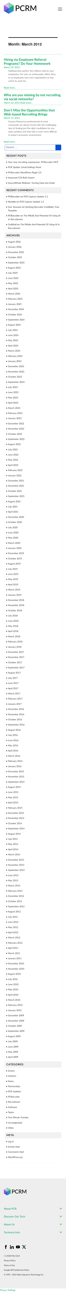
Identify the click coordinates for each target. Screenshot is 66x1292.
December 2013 (16, 860)
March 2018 (14, 636)
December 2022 (16, 424)
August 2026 (14, 242)
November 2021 (16, 486)
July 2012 (13, 917)
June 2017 (13, 683)
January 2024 (14, 361)
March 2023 (14, 408)
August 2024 (14, 325)
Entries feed (14, 1147)
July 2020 (13, 527)
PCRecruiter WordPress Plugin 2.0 (24, 173)
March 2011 (14, 953)
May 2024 (13, 340)
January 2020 (14, 548)
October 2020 (15, 522)
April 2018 (13, 631)
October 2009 (15, 1026)
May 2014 (13, 844)
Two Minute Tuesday (18, 1117)
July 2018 (13, 616)
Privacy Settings (8, 1290)
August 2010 (14, 974)
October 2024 (15, 315)
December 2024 (16, 309)
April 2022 (13, 465)
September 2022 (16, 439)
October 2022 (15, 434)
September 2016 (16, 725)
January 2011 (14, 958)
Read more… (10, 88)
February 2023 (15, 413)
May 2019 (13, 579)
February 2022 (15, 470)
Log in (11, 1141)
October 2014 (15, 823)
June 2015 (13, 792)
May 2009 (13, 1052)
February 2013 (15, 891)
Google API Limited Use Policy (16, 1270)
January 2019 (14, 595)
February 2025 (15, 299)
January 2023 (14, 418)
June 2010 (13, 984)
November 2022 (16, 429)
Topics (11, 1112)
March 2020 (14, 543)
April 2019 (13, 585)
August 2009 (14, 1036)
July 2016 (13, 735)
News (11, 1081)
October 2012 (15, 901)
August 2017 (14, 673)
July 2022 (13, 450)
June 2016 (13, 740)
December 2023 (16, 366)
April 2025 (13, 289)
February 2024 (15, 356)
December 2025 (16, 252)
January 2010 (14, 1010)
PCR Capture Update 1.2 (36, 197)
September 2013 (16, 870)
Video (11, 1128)
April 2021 (13, 512)
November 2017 (16, 657)
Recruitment (14, 1102)
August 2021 (14, 502)
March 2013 (14, 886)
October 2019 (15, 559)
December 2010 (16, 964)
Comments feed (16, 1152)
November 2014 (16, 818)
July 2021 (13, 507)
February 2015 (15, 808)
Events (11, 1071)
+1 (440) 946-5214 (12, 1256)
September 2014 (16, 829)
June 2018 (13, 621)
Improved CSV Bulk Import (21, 178)
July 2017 (13, 678)
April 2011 (13, 948)
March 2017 (14, 694)
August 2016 (14, 730)
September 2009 (16, 1031)
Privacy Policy (10, 1261)
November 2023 (16, 372)
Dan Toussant (14, 207)
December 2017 (16, 652)
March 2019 (14, 590)
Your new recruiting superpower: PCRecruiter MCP (33, 162)
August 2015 (14, 787)
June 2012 (13, 922)
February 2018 (15, 642)
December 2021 (16, 481)
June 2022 (13, 455)
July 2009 (13, 1041)
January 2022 (14, 476)
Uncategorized (15, 1123)
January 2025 (14, 304)
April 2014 (13, 849)
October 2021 (15, 491)
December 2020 (16, 517)
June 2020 (13, 533)
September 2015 (16, 782)
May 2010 (13, 990)
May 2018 (13, 626)
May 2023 (13, 398)
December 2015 (16, 771)
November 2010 (16, 969)
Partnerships (14, 1086)
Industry (12, 1076)
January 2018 (14, 647)
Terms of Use (9, 1265)
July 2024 (13, 330)
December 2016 (16, 709)
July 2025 (13, 273)
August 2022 (14, 444)
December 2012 (16, 896)
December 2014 (16, 813)
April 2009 (13, 1057)
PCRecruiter (14, 1097)
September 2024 (16, 320)
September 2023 (16, 382)
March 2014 (14, 855)
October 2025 (15, 257)
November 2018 (16, 605)
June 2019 (13, 574)
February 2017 (15, 699)
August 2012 (14, 912)
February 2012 (15, 943)
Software (12, 1107)
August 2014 (14, 834)
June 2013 (13, 875)
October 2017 (15, 662)
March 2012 (14, 938)
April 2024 (13, 346)
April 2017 (13, 688)
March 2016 (14, 756)
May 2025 (13, 283)
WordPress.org (15, 1157)
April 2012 (13, 932)
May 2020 (13, 538)
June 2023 (13, 392)
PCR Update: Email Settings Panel (24, 167)
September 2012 (16, 906)
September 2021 (16, 496)
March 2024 (14, 351)
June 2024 (13, 335)
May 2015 (13, 797)
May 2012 (13, 927)
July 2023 (13, 387)
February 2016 (15, 761)
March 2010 (14, 1000)
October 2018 (15, 611)
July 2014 (13, 839)
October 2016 (15, 720)
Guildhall (12, 224)
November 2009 (16, 1021)
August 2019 (14, 564)
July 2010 (13, 979)
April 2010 (13, 995)
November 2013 (16, 865)
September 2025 (16, 263)
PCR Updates (14, 1091)
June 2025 (13, 278)
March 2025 (14, 294)
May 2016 (13, 746)
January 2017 (14, 704)
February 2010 (15, 1005)
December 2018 (16, 600)
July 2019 (13, 569)
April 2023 (13, 403)
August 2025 (14, 268)
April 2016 (13, 751)
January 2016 (14, 766)
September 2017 (16, 668)
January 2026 (14, 247)
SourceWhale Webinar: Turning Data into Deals (31, 183)
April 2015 (13, 803)
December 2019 (16, 553)
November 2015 (16, 777)
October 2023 (15, 377)
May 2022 (13, 460)
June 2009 (13, 1047)
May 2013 (13, 881)
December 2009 (16, 1015)
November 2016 (16, 714)
